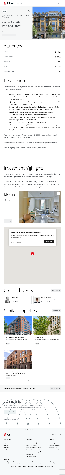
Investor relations (53, 449)
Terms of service (39, 466)
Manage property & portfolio (33, 447)
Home (5, 430)
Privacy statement (16, 466)
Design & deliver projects (32, 449)
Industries (28, 454)
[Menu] (58, 3)
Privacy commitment (28, 466)
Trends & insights (30, 456)
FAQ (5, 443)
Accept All (49, 241)
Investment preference (9, 449)
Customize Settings (16, 242)
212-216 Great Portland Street (26, 430)
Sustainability (52, 447)
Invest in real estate (31, 445)
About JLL (51, 443)
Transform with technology (32, 452)
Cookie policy (49, 466)
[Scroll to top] (59, 430)
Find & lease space (30, 443)
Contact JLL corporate (54, 445)
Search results (12, 430)
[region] (32, 237)
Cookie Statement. (16, 237)
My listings (6, 447)
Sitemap (6, 452)
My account (6, 445)
